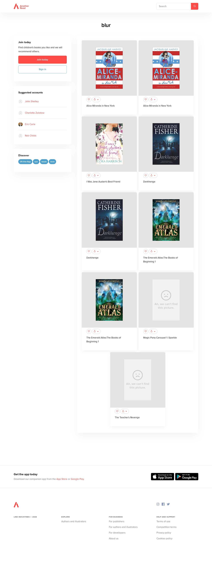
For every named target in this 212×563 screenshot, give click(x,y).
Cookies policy (164, 538)
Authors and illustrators (73, 521)
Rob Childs (30, 135)
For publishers (116, 521)
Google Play (77, 479)
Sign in (42, 69)
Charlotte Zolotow (34, 113)
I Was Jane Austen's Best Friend (103, 181)
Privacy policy (163, 532)
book (44, 161)
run (36, 161)
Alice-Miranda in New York (100, 105)
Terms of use (163, 521)
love (52, 161)
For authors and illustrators (123, 527)
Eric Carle (30, 124)
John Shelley (32, 101)
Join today (42, 59)
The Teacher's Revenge (127, 417)
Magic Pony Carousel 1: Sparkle (160, 337)
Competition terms (166, 527)
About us (113, 538)
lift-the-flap (25, 161)
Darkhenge (149, 181)
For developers (117, 532)
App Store (61, 479)
